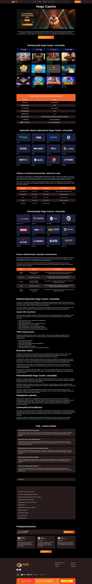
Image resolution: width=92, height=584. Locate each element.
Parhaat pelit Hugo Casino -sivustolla (26, 491)
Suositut (22, 49)
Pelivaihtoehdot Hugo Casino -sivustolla (26, 507)
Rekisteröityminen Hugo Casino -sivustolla (27, 502)
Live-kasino (37, 49)
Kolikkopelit (67, 49)
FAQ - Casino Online (22, 515)
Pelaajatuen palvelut (22, 510)
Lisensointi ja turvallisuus (23, 512)
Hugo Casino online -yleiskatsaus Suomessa (27, 494)
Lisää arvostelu (69, 531)
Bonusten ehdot (21, 504)
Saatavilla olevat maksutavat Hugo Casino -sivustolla (29, 497)
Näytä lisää (46, 551)
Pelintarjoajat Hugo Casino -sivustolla (26, 499)
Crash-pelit (52, 49)
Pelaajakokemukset (22, 518)
